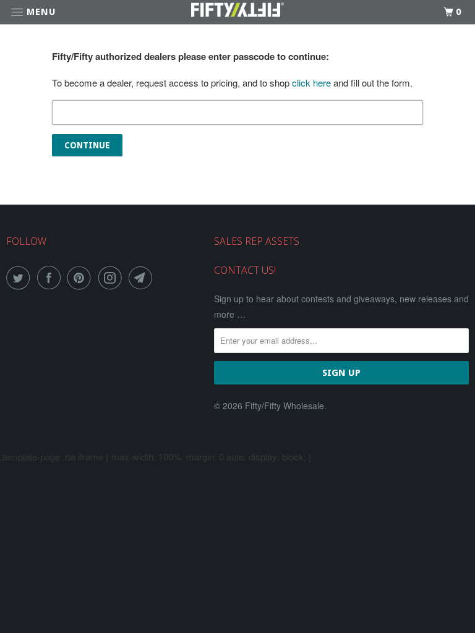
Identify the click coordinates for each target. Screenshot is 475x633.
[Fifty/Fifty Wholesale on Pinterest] (81, 277)
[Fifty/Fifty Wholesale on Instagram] (112, 277)
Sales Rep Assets (256, 241)
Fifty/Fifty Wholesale (284, 405)
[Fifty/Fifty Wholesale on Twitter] (20, 277)
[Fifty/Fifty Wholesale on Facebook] (51, 277)
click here (311, 82)
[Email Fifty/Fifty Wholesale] (143, 277)
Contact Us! (245, 270)
